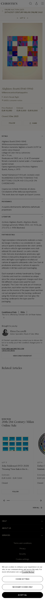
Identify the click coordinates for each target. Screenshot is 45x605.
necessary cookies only (22, 587)
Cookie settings (23, 579)
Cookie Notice (28, 572)
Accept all (22, 595)
